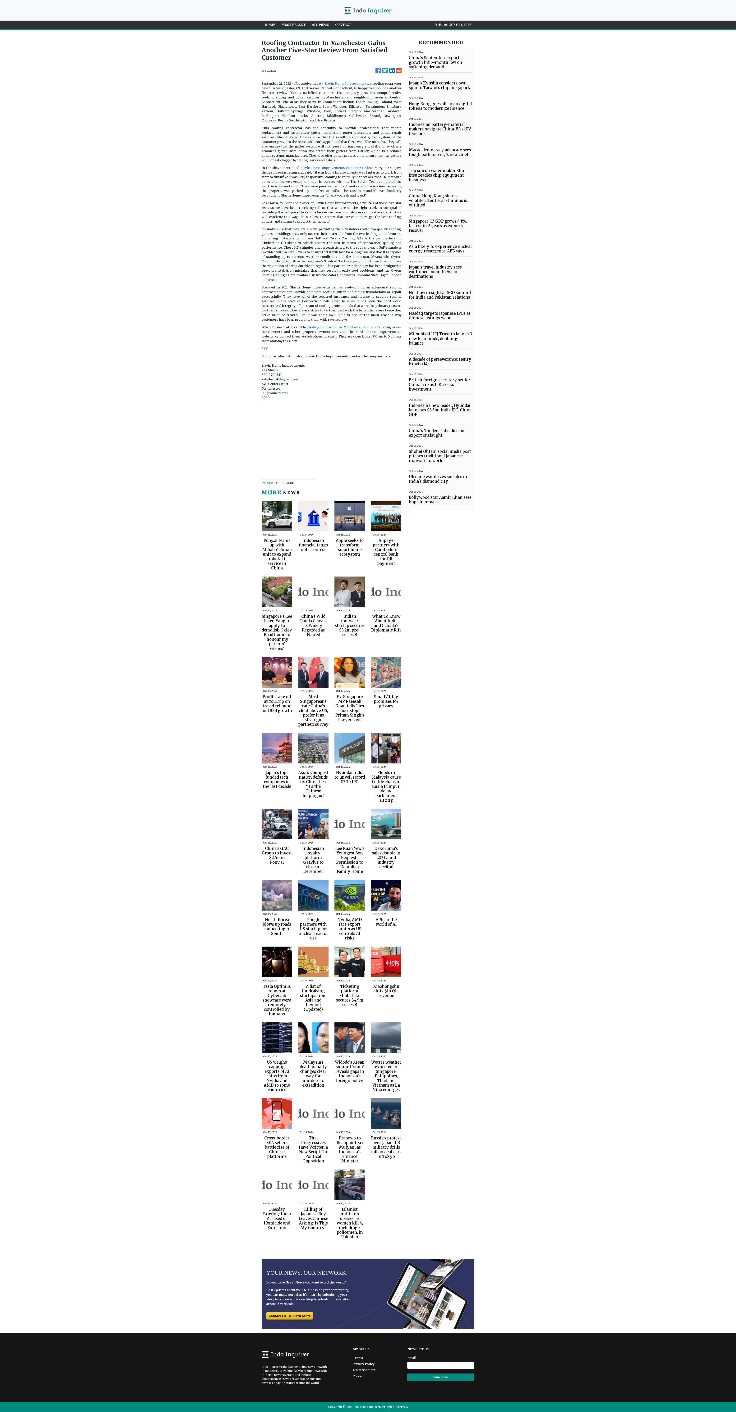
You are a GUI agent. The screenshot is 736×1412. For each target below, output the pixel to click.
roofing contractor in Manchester (334, 327)
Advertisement (364, 1370)
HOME (270, 25)
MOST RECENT (293, 25)
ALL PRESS (320, 25)
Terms (358, 1358)
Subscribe (440, 1377)
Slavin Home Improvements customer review (336, 168)
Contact (359, 1376)
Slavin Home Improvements (346, 83)
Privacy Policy (364, 1364)
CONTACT (343, 25)
